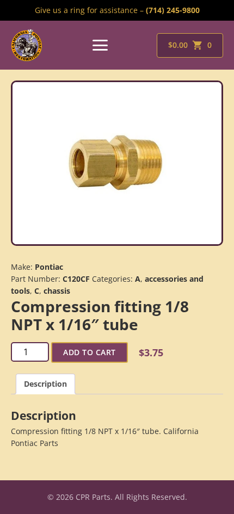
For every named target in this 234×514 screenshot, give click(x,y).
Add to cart (89, 352)
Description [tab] (45, 384)
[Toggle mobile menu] (100, 45)
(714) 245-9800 (173, 10)
